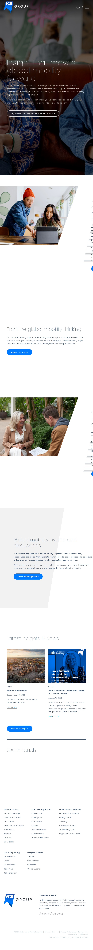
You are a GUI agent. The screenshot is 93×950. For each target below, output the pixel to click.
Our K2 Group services (70, 809)
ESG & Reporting (12, 852)
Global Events (33, 869)
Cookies (55, 932)
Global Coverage (12, 813)
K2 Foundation (10, 873)
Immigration (65, 817)
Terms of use (83, 932)
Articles (30, 856)
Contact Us (9, 842)
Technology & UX (67, 829)
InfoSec (7, 833)
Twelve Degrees (38, 829)
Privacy (47, 932)
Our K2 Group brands (41, 809)
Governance (10, 865)
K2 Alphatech (37, 833)
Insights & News (35, 852)
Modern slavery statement (78, 935)
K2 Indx (34, 825)
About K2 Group (11, 809)
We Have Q (9, 829)
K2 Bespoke (36, 817)
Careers (7, 838)
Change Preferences (68, 932)
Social (7, 861)
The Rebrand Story (40, 838)
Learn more (12, 707)
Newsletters (33, 861)
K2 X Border (36, 821)
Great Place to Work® (14, 825)
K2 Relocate (37, 813)
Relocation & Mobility (69, 813)
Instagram (75, 937)
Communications (67, 825)
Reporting (8, 869)
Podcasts (31, 865)
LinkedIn (63, 937)
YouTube (84, 937)
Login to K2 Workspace (70, 833)
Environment (10, 856)
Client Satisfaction (12, 817)
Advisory (63, 821)
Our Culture (9, 821)
